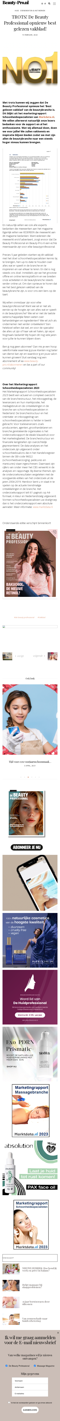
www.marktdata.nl (43, 507)
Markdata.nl (46, 117)
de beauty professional (24, 617)
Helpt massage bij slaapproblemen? (32, 1286)
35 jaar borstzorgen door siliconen (36, 1303)
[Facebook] (46, 3)
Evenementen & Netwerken (32, 10)
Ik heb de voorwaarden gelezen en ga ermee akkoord (31, 1402)
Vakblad (42, 617)
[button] (21, 777)
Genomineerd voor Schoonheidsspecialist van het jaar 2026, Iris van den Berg (33, 763)
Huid (17, 10)
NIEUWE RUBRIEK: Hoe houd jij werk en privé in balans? (39, 1269)
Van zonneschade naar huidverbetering (34, 1320)
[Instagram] (43, 3)
